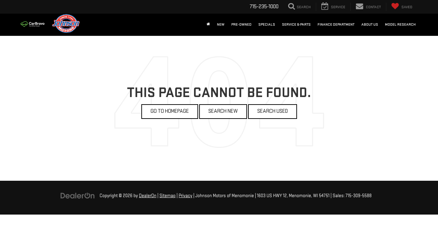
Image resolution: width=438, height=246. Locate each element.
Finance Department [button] (336, 24)
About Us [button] (369, 24)
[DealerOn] (77, 195)
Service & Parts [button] (296, 24)
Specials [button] (266, 24)
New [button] (220, 24)
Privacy (185, 196)
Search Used (272, 111)
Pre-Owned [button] (241, 24)
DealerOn (147, 196)
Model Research (400, 24)
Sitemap (167, 196)
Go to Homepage (170, 111)
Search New (223, 111)
